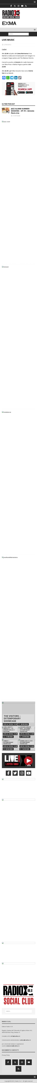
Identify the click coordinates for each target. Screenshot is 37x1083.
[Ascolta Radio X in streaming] (18, 767)
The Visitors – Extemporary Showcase (12, 718)
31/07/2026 (16, 116)
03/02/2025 (9, 749)
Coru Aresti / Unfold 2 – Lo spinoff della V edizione (9, 729)
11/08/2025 (9, 737)
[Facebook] (11, 6)
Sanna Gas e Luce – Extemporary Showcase (27, 742)
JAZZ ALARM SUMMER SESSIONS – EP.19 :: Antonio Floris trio (22, 111)
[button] (34, 1)
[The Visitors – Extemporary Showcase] (18, 714)
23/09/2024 (25, 737)
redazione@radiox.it (12, 1046)
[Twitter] (15, 6)
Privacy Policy (6, 1055)
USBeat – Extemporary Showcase (8, 742)
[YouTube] (28, 773)
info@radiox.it (15, 1036)
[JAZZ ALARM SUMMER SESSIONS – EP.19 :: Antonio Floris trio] (5, 110)
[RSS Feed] (26, 6)
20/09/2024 (24, 724)
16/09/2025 (25, 749)
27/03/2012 (7, 45)
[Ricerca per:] (18, 34)
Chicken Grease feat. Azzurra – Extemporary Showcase (25, 729)
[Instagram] (18, 6)
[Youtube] (22, 6)
